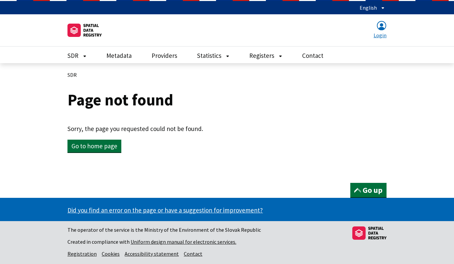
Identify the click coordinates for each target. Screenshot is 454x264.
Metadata (119, 56)
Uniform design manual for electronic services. (183, 241)
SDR (73, 56)
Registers (262, 56)
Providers (164, 56)
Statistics (210, 56)
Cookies (111, 253)
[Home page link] (84, 30)
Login (380, 35)
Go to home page (94, 146)
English (369, 7)
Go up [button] (373, 190)
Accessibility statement (152, 253)
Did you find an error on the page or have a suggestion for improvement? (165, 210)
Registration (82, 253)
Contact (312, 56)
